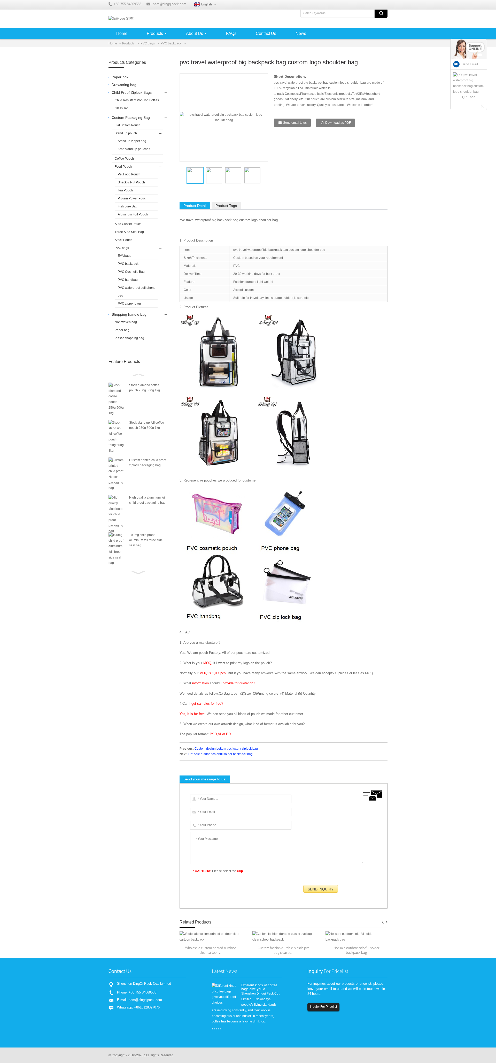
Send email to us (295, 123)
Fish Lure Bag (127, 206)
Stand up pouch (126, 133)
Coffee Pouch (124, 158)
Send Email (470, 64)
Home (121, 33)
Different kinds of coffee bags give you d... (259, 987)
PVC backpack (171, 43)
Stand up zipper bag (132, 141)
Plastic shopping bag (129, 338)
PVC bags (148, 43)
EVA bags (124, 256)
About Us (194, 33)
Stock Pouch (123, 240)
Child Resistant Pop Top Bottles (137, 100)
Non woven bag (126, 322)
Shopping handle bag (129, 314)
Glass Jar (121, 108)
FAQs (231, 33)
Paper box (120, 77)
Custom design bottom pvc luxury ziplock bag (226, 748)
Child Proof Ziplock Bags (132, 92)
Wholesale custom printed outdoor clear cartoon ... (210, 950)
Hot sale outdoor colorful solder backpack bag (220, 754)
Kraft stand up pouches (134, 149)
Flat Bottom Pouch (127, 125)
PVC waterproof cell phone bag (137, 291)
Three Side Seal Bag (129, 232)
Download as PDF (338, 123)
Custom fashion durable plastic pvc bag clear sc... (283, 950)
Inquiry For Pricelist (323, 1006)
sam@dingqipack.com (169, 4)
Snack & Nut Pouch (131, 182)
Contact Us (266, 33)
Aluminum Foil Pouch (133, 214)
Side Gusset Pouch (128, 224)
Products (155, 33)
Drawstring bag (124, 85)
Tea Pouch (125, 190)
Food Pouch (123, 166)
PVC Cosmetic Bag (131, 272)
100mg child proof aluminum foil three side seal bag (146, 540)
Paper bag (122, 330)
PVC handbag (128, 280)
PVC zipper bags (130, 303)
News (301, 33)
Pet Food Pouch (129, 174)
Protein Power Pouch (133, 198)
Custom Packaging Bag (131, 117)
